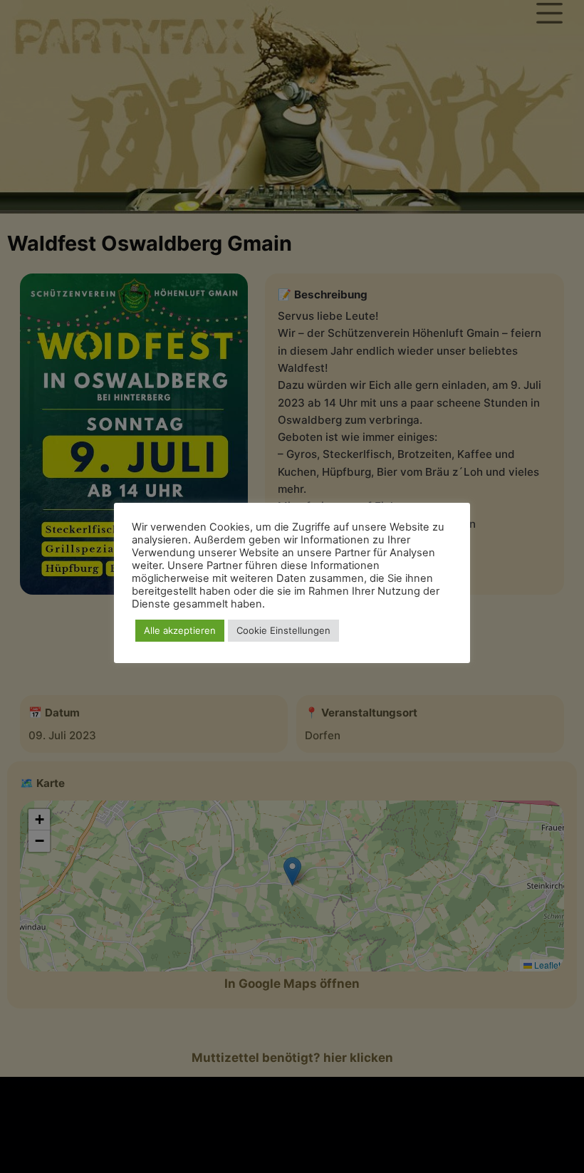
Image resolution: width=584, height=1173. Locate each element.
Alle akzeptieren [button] (180, 630)
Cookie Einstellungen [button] (283, 630)
